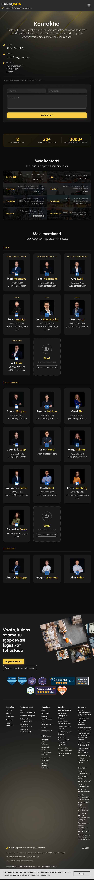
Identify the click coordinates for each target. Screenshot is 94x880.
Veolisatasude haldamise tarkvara (64, 722)
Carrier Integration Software (64, 727)
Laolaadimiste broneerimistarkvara (65, 749)
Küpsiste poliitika (49, 866)
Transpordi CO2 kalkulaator (45, 741)
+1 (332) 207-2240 (38, 191)
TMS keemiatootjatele (27, 716)
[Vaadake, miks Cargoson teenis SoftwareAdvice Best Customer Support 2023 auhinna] (32, 681)
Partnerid (44, 727)
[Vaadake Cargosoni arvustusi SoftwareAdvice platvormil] (45, 690)
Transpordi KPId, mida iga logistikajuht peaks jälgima (84, 759)
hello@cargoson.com (19, 57)
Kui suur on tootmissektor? (83, 809)
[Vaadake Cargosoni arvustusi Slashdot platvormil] (30, 690)
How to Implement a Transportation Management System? (84, 736)
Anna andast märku (46, 367)
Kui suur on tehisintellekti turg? (84, 772)
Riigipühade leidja (45, 748)
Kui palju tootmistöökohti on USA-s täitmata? (84, 797)
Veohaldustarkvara (64, 710)
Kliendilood (10, 717)
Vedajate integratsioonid (46, 718)
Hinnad (8, 714)
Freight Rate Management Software (62, 716)
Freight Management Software (65, 733)
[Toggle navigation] (89, 5)
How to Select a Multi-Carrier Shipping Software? (83, 721)
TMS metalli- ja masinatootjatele (26, 720)
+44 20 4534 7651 (82, 191)
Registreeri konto (13, 661)
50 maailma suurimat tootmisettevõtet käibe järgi (84, 816)
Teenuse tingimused (14, 866)
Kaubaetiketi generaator (45, 759)
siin (48, 875)
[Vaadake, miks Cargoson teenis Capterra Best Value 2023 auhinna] (12, 681)
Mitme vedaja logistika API (62, 744)
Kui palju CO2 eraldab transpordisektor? (84, 779)
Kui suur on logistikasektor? (83, 785)
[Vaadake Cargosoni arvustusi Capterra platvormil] (62, 681)
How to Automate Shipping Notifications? (84, 750)
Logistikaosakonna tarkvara (64, 754)
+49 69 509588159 (37, 204)
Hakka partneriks (9, 724)
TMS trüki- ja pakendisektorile (26, 725)
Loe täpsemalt (10, 875)
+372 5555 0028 (15, 48)
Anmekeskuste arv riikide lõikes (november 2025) (84, 837)
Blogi (43, 710)
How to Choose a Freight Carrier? (84, 744)
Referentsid (45, 714)
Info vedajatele (46, 731)
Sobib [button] (81, 874)
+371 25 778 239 (82, 178)
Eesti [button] (86, 847)
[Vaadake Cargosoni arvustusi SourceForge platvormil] (62, 690)
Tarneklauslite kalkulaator (46, 753)
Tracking (9, 710)
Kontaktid (9, 720)
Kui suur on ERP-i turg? (83, 803)
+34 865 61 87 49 (38, 216)
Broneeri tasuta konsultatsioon (20, 668)
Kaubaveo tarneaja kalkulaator (45, 765)
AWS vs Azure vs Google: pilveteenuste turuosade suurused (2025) (83, 827)
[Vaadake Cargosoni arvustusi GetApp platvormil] (82, 681)
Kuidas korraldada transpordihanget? (84, 729)
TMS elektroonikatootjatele (28, 711)
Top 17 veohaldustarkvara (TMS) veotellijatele (84, 712)
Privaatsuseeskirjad (32, 866)
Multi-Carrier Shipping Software (64, 738)
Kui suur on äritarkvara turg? (83, 791)
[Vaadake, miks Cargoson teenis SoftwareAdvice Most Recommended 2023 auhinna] (42, 681)
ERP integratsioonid (46, 723)
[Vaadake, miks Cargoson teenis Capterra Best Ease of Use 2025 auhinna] (22, 681)
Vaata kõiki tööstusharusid (25, 731)
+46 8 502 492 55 (82, 204)
